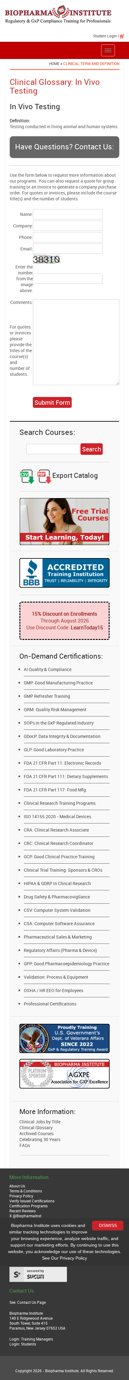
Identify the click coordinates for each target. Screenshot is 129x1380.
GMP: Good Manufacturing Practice (58, 683)
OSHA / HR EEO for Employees (53, 990)
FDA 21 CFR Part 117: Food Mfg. (55, 790)
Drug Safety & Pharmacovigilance (57, 897)
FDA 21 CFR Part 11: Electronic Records (62, 763)
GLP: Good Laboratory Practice (54, 750)
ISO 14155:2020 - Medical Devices (57, 816)
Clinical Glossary (36, 1128)
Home (54, 63)
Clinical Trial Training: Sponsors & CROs (63, 870)
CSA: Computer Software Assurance (59, 923)
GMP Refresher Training (47, 696)
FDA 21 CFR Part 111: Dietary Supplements (66, 776)
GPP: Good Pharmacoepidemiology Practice (66, 964)
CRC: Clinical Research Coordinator (58, 843)
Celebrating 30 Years (39, 1139)
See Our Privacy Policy (64, 1258)
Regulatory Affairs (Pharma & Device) (60, 950)
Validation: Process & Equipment (56, 977)
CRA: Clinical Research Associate (56, 830)
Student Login (105, 35)
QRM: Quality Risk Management (55, 709)
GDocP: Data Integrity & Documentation (62, 736)
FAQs (24, 1145)
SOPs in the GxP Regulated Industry (59, 723)
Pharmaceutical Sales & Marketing (58, 937)
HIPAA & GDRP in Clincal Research (57, 883)
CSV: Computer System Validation (57, 910)
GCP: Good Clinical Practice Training (59, 857)
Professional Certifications (50, 1004)
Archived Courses (36, 1133)
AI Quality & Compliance (47, 669)
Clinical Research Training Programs (59, 803)
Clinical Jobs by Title (39, 1122)
